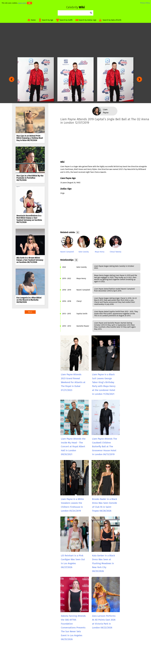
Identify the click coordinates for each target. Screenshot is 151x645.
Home (33, 20)
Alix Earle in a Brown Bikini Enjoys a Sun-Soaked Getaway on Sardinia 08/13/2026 (29, 260)
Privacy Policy (145, 3)
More (30, 312)
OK (29, 3)
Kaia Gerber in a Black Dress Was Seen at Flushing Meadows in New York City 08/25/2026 (103, 563)
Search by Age (47, 20)
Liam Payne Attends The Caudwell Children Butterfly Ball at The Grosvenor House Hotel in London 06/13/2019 (104, 446)
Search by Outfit (66, 20)
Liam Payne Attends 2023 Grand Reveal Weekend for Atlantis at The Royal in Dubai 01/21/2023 (73, 382)
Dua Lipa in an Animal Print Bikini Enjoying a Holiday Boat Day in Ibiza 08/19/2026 (29, 138)
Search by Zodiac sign (87, 20)
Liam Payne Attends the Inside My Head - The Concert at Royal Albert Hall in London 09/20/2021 (73, 446)
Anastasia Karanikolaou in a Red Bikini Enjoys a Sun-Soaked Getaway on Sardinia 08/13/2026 (29, 219)
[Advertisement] (75, 40)
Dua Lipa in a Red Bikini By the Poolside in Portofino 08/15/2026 (29, 178)
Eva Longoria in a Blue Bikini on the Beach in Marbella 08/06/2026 (28, 300)
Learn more (22, 3)
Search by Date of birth (112, 20)
